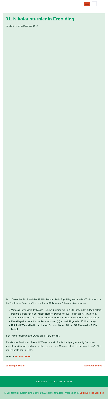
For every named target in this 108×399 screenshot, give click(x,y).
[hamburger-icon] (87, 4)
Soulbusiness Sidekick (91, 393)
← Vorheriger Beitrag (14, 365)
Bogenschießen (23, 356)
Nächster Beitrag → (94, 365)
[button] (94, 3)
